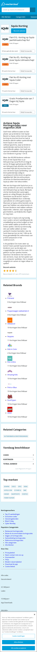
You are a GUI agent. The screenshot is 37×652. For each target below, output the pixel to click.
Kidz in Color (12, 349)
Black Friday (9, 521)
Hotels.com (8, 490)
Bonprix (6, 486)
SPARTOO (25, 494)
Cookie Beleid (10, 566)
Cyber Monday (10, 523)
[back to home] (10, 4)
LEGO (9, 413)
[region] (18, 632)
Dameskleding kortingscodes (15, 538)
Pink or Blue (12, 387)
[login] (10, 271)
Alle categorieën (10, 543)
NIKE (25, 490)
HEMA (25, 486)
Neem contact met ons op (14, 555)
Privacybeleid (10, 553)
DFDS (19, 486)
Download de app (11, 564)
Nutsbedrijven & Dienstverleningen (16, 436)
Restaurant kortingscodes (14, 531)
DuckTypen (11, 400)
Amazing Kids (12, 375)
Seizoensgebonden (11, 519)
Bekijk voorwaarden (26, 51)
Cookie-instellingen (18, 636)
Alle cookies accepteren (18, 648)
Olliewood (11, 324)
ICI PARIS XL (17, 490)
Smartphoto (15, 494)
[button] (7, 17)
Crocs (14, 486)
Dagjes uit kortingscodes (13, 536)
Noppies (10, 336)
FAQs (7, 559)
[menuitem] (7, 17)
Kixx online (11, 362)
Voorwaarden (10, 557)
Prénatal (10, 298)
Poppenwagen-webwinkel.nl (18, 311)
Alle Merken (9, 545)
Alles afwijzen (18, 642)
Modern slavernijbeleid (13, 562)
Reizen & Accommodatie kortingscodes (19, 533)
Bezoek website (9, 267)
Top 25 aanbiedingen (12, 514)
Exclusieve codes (11, 516)
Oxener (6, 494)
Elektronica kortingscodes (14, 540)
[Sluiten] (34, 614)
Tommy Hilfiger (9, 498)
